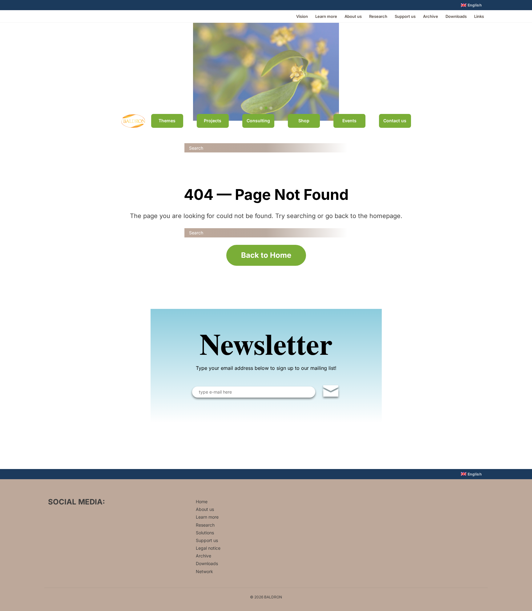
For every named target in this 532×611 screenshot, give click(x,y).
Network (204, 571)
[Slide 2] (266, 108)
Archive (430, 16)
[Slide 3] (270, 108)
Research (378, 16)
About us (353, 16)
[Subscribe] (330, 392)
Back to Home (266, 255)
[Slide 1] (261, 108)
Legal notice (208, 548)
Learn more (326, 16)
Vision (302, 16)
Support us (405, 16)
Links (479, 16)
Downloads (456, 16)
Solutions (205, 532)
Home (202, 501)
